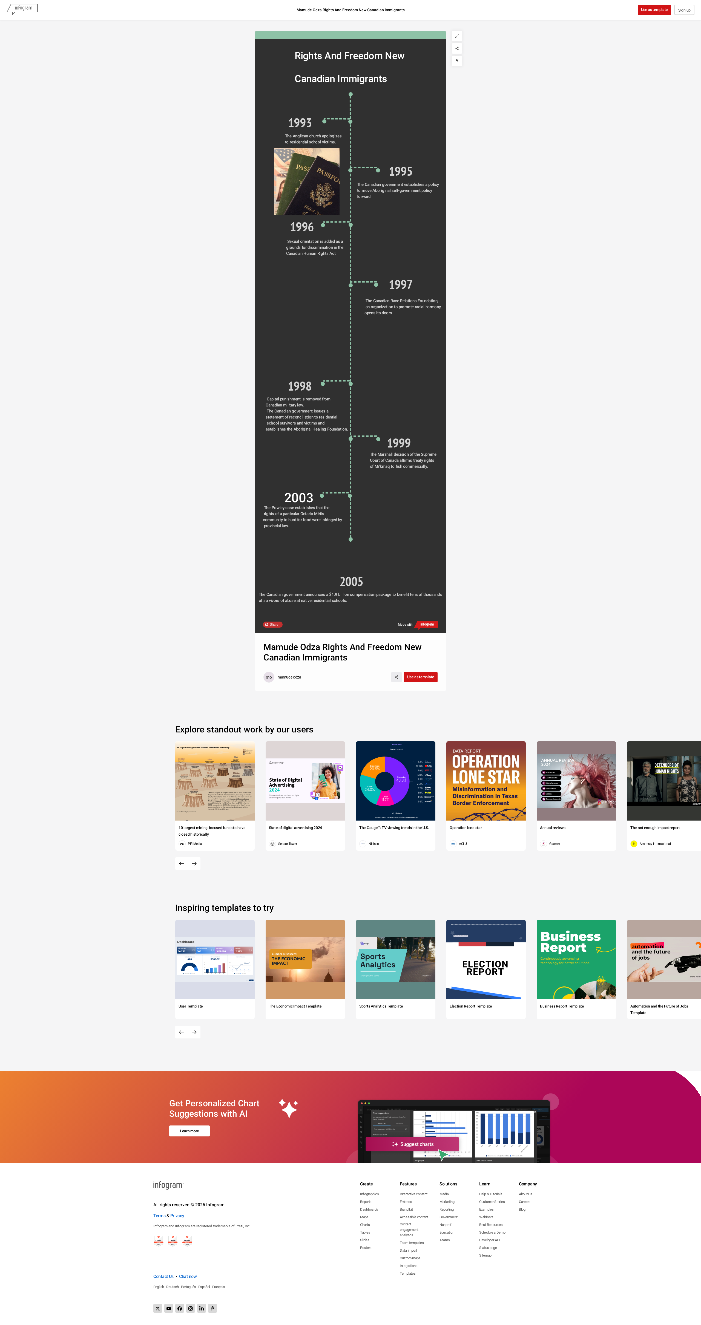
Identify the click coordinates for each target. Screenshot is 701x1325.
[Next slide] (194, 863)
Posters (366, 1248)
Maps (364, 1217)
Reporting (446, 1209)
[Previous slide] (181, 863)
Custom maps (410, 1258)
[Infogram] (22, 10)
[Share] (457, 48)
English (158, 1287)
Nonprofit (446, 1225)
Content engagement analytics (409, 1229)
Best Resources (491, 1225)
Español (204, 1287)
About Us (525, 1194)
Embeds (406, 1202)
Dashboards (369, 1209)
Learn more (189, 1131)
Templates (407, 1273)
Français (218, 1287)
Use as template (654, 9)
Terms (159, 1215)
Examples (486, 1209)
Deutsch (172, 1287)
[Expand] (457, 36)
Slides (364, 1240)
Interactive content (413, 1194)
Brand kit (406, 1209)
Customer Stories (492, 1202)
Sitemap (485, 1255)
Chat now (188, 1276)
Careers (524, 1202)
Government (448, 1217)
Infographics (369, 1194)
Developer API (489, 1240)
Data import (408, 1250)
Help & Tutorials (490, 1194)
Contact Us (163, 1276)
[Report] (457, 61)
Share (274, 625)
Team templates (412, 1243)
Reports (366, 1202)
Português (188, 1287)
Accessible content (414, 1217)
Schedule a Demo (492, 1232)
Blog (522, 1209)
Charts (365, 1225)
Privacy (177, 1215)
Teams (444, 1240)
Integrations (408, 1266)
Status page (488, 1248)
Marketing (446, 1202)
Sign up (684, 10)
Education (446, 1232)
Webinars (486, 1217)
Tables (365, 1232)
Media (444, 1194)
